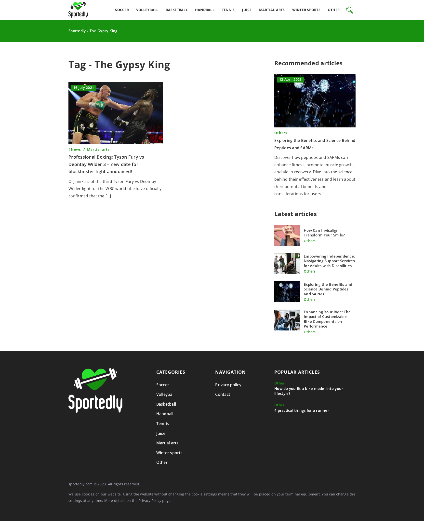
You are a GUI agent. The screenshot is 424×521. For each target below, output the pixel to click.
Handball (204, 9)
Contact (222, 394)
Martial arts (272, 9)
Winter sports (306, 9)
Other (334, 9)
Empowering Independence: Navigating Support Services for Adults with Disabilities (329, 261)
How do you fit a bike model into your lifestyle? (308, 391)
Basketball (177, 9)
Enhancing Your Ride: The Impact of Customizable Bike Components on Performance (327, 319)
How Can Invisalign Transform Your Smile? (324, 233)
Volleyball (147, 9)
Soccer (122, 9)
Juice (247, 9)
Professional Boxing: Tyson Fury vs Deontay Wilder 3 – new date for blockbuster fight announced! (106, 164)
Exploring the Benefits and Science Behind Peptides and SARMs (328, 289)
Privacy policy (228, 384)
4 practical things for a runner (301, 410)
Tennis (228, 9)
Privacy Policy (150, 500)
